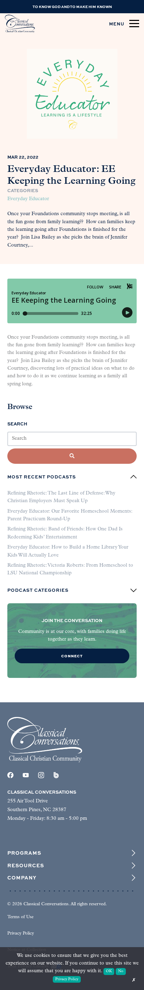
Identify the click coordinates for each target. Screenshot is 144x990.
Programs (24, 853)
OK (109, 971)
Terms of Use (20, 917)
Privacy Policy (20, 933)
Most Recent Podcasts (41, 477)
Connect (72, 655)
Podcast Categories (38, 590)
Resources (25, 865)
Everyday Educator (28, 199)
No (120, 971)
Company (21, 878)
